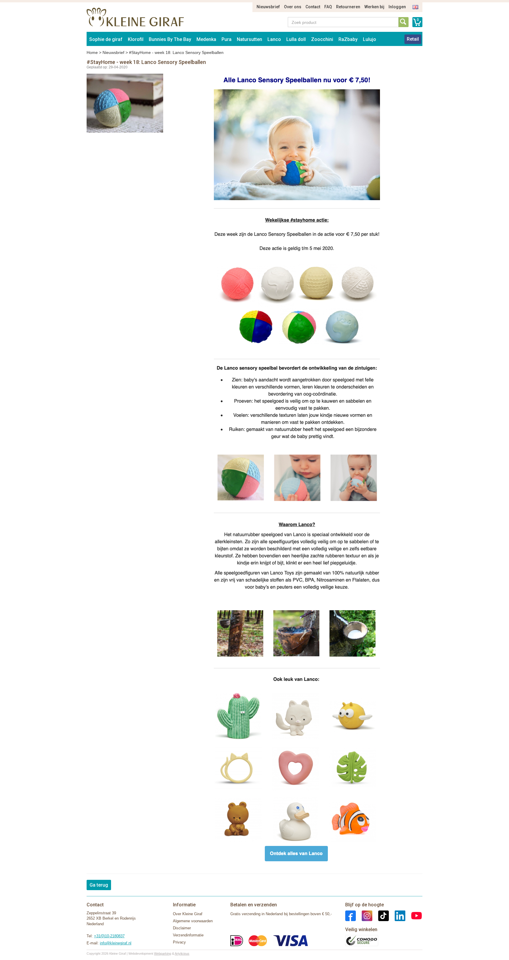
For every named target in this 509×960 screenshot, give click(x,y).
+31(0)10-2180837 (109, 936)
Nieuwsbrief (268, 6)
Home (92, 52)
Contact (312, 6)
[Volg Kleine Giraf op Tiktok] (380, 915)
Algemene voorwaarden (193, 921)
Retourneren (348, 6)
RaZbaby (348, 39)
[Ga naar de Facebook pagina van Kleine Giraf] (350, 915)
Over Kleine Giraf (187, 914)
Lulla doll (296, 39)
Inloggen (397, 6)
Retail (413, 39)
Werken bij (374, 6)
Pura (227, 39)
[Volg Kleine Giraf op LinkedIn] (397, 915)
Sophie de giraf (106, 39)
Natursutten (249, 39)
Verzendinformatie (188, 935)
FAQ (328, 6)
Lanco (274, 39)
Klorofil (135, 39)
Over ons (292, 6)
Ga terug (99, 885)
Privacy (179, 942)
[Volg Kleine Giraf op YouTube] (413, 915)
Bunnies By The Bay (170, 39)
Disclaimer (182, 928)
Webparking (162, 953)
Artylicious (182, 953)
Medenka (206, 39)
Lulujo (369, 39)
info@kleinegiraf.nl (115, 943)
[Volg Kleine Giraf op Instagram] (364, 915)
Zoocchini (322, 39)
